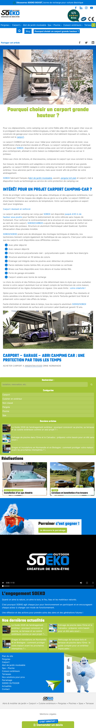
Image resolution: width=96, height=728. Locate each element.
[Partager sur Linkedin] (93, 42)
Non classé (7, 403)
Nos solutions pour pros (13, 677)
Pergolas (5, 25)
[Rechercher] (91, 384)
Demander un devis (50, 724)
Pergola (6, 407)
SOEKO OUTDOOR (10, 683)
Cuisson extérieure (72, 25)
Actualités (6, 686)
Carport (16, 25)
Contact (6, 689)
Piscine (5, 411)
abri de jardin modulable (40, 178)
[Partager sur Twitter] (86, 42)
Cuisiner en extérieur (12, 399)
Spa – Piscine (54, 25)
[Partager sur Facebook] (80, 42)
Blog (28, 31)
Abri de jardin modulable (34, 25)
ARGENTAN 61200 (33, 366)
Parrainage (7, 680)
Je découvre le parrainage (53, 530)
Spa (4, 415)
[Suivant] (91, 479)
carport (20, 137)
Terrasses (6, 674)
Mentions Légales (48, 714)
